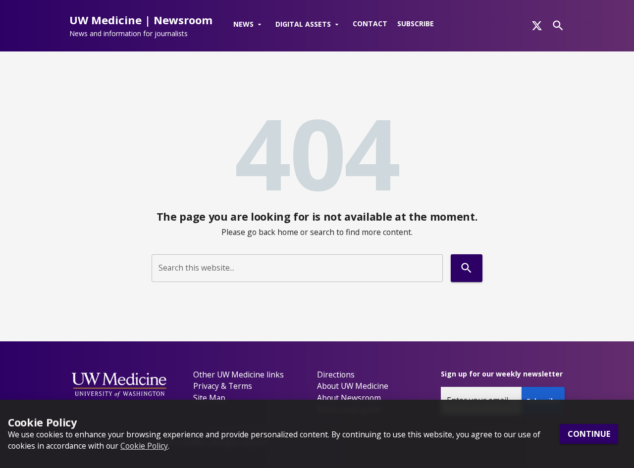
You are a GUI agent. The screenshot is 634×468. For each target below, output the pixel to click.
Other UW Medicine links (238, 374)
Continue (589, 433)
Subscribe (415, 23)
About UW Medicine (352, 385)
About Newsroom (349, 397)
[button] (249, 25)
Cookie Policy (144, 445)
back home (278, 232)
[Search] (558, 25)
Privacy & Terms (222, 385)
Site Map (209, 397)
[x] (537, 25)
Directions (336, 374)
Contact (370, 23)
